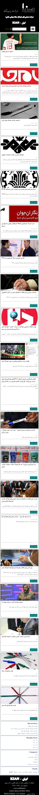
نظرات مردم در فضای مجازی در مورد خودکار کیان (15, 361)
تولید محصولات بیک (7, 671)
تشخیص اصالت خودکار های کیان (11, 120)
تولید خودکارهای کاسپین (9, 705)
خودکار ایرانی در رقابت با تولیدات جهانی (13, 155)
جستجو (7, 29)
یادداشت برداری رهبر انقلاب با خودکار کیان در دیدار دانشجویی (19, 292)
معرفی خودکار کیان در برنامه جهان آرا (12, 602)
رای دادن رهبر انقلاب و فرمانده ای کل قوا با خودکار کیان (17, 568)
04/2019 (34, 743)
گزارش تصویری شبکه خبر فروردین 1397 (13, 258)
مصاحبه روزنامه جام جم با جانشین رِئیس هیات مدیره (16, 86)
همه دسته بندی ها (32, 764)
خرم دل (35, 62)
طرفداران (35, 364)
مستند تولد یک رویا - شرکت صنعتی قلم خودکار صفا (16, 517)
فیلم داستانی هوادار (7, 52)
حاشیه (36, 605)
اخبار (36, 88)
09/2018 (34, 747)
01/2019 (34, 745)
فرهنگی (35, 54)
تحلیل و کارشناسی (33, 123)
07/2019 (34, 740)
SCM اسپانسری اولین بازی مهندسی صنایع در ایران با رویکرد (19, 189)
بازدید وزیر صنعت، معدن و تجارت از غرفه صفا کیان (16, 636)
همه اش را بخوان (33, 64)
